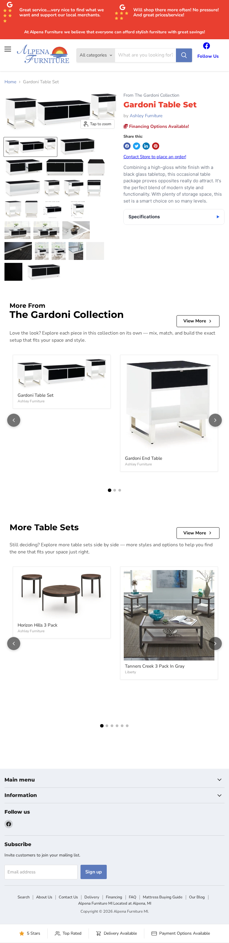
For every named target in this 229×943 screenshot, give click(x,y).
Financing (114, 897)
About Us (44, 897)
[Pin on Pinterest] (155, 146)
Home (10, 81)
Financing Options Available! (158, 126)
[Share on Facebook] (127, 146)
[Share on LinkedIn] (146, 146)
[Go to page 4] (117, 725)
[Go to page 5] (122, 725)
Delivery (91, 897)
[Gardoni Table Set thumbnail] (30, 146)
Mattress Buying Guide (162, 897)
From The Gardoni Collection (151, 95)
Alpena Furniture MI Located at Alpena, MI (114, 903)
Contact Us (68, 897)
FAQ (132, 897)
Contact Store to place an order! (154, 157)
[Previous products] (13, 420)
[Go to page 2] (114, 490)
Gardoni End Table (143, 458)
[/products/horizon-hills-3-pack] (61, 594)
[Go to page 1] (109, 490)
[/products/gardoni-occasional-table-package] (61, 374)
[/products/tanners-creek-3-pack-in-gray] (169, 615)
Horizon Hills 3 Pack (38, 625)
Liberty (130, 672)
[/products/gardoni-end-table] (169, 405)
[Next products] (215, 420)
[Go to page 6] (127, 725)
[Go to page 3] (119, 490)
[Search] (184, 55)
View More (194, 321)
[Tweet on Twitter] (136, 146)
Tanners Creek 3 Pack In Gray (155, 666)
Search (24, 897)
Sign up (93, 872)
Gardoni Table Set (35, 395)
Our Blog (197, 897)
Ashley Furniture (146, 116)
